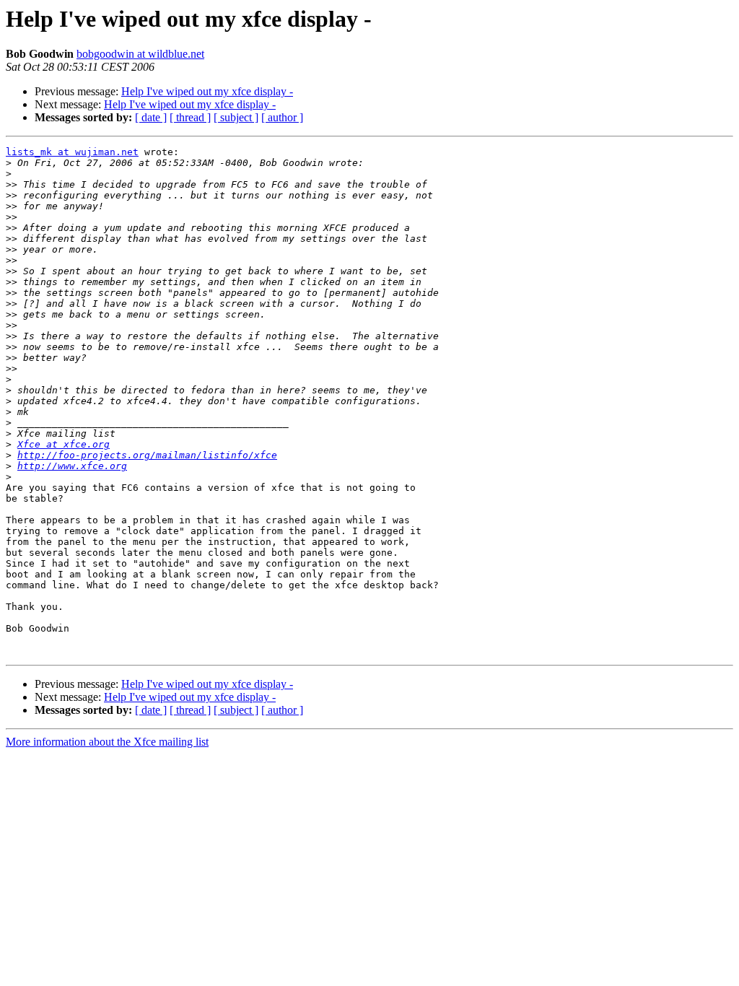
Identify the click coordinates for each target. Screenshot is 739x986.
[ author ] (282, 117)
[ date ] (151, 117)
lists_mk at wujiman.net (72, 152)
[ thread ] (190, 117)
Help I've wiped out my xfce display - (207, 91)
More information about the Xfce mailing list (107, 742)
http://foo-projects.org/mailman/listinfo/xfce (147, 455)
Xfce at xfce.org (63, 444)
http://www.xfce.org (72, 466)
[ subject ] (236, 117)
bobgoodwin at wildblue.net (140, 54)
